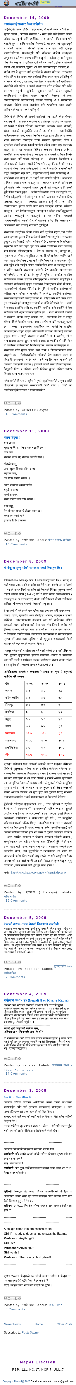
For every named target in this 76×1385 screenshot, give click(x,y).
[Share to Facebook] (16, 403)
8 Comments (15, 1309)
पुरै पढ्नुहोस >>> (63, 966)
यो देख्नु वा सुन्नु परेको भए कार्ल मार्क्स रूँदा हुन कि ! (33, 568)
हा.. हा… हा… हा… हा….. (20, 1097)
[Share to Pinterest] (19, 403)
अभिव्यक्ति (10, 896)
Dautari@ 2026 (22, 1381)
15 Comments (16, 900)
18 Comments (16, 414)
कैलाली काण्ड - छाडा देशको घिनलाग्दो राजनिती (31, 924)
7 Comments (15, 977)
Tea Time (55, 1305)
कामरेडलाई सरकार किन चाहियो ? (23, 24)
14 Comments (16, 1073)
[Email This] (5, 403)
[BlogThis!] (9, 403)
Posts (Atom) (30, 1332)
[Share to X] (12, 403)
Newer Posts (12, 1324)
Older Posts (64, 1324)
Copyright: (8, 1381)
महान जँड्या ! (12, 437)
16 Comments (16, 544)
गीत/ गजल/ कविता (59, 540)
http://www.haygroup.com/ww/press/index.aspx (38, 872)
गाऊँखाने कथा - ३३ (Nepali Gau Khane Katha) (36, 1000)
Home (39, 1324)
